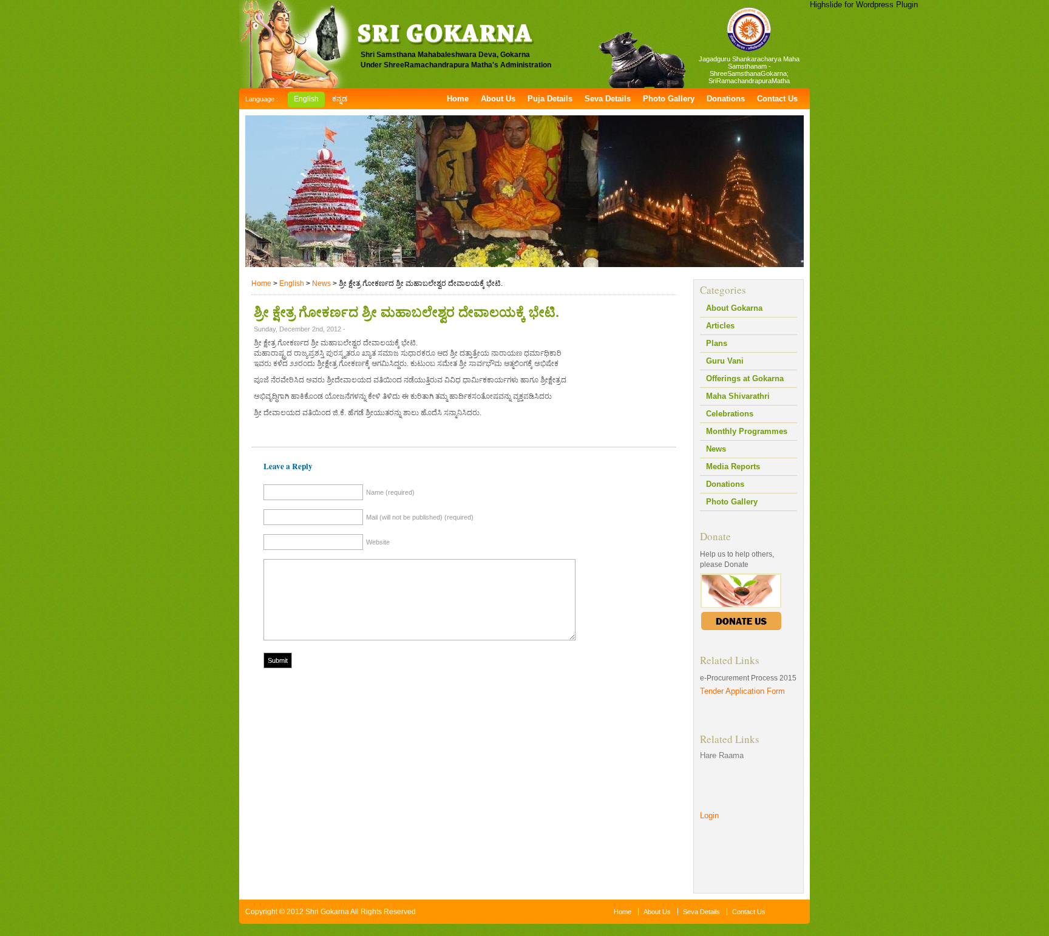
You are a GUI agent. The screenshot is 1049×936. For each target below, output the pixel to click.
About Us (498, 98)
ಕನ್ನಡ (339, 99)
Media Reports (733, 466)
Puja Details (550, 98)
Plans (716, 343)
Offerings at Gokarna (745, 378)
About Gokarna (734, 308)
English (306, 99)
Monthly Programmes (746, 431)
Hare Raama (722, 755)
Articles (720, 325)
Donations (726, 98)
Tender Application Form (742, 691)
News (716, 448)
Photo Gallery (668, 98)
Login (709, 815)
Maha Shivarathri (738, 396)
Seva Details (608, 98)
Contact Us (777, 98)
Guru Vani (725, 360)
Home (458, 98)
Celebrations (729, 413)
